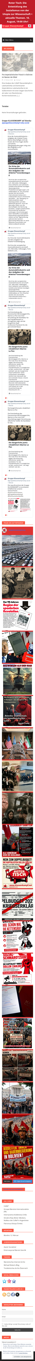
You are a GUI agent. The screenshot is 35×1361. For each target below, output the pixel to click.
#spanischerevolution (15, 492)
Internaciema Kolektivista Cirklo (15, 1215)
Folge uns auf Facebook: (13, 1189)
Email (4, 1317)
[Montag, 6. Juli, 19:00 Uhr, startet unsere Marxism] (17, 711)
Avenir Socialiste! (10, 1247)
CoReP (6, 1206)
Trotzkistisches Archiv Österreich (16, 1268)
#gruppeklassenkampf (15, 494)
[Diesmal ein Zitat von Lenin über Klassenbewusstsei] (17, 1033)
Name (4, 1309)
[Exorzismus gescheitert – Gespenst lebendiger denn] (17, 647)
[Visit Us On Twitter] (4, 1281)
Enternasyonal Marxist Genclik (15, 1250)
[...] (18, 96)
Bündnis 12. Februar (11, 1235)
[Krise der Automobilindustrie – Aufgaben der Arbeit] (17, 550)
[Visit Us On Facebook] (13, 1281)
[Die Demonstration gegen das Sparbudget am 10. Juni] (17, 840)
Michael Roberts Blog (11, 1265)
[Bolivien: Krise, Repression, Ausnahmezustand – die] (17, 776)
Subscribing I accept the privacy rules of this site (16, 1325)
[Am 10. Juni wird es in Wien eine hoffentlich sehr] (17, 969)
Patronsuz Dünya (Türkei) (13, 1223)
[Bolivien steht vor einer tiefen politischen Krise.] (17, 1162)
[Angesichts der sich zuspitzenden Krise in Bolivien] (17, 1130)
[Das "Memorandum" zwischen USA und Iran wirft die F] (17, 808)
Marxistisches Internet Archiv (14, 1262)
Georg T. (18, 80)
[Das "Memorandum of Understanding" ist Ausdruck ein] (17, 743)
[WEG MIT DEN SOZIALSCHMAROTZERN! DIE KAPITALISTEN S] (17, 904)
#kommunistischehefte (15, 496)
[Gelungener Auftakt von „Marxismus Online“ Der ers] (17, 1001)
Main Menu (9, 40)
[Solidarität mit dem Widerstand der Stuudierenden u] (17, 1098)
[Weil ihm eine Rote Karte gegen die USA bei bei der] (17, 679)
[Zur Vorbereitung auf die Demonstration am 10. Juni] (17, 872)
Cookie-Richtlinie (23, 1353)
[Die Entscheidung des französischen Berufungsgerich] (17, 582)
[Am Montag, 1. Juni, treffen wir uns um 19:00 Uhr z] (17, 1065)
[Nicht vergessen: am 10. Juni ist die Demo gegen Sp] (17, 937)
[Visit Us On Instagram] (9, 1281)
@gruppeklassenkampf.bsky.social (15, 123)
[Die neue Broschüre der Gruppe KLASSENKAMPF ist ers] (17, 615)
